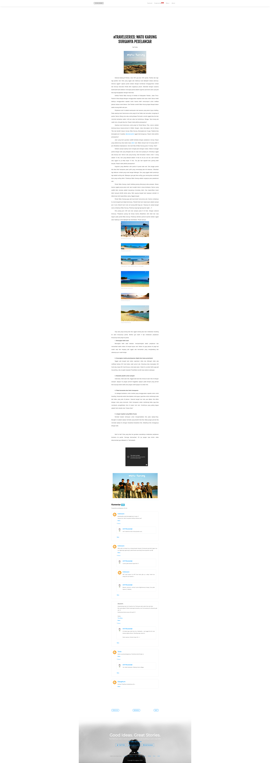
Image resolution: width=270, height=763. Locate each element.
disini (133, 143)
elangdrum (121, 681)
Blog (167, 3)
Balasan (118, 523)
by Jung (135, 47)
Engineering (158, 3)
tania (119, 651)
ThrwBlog (120, 618)
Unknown (121, 514)
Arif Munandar (128, 529)
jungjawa (139, 752)
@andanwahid (130, 134)
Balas (119, 520)
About (173, 3)
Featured (149, 3)
